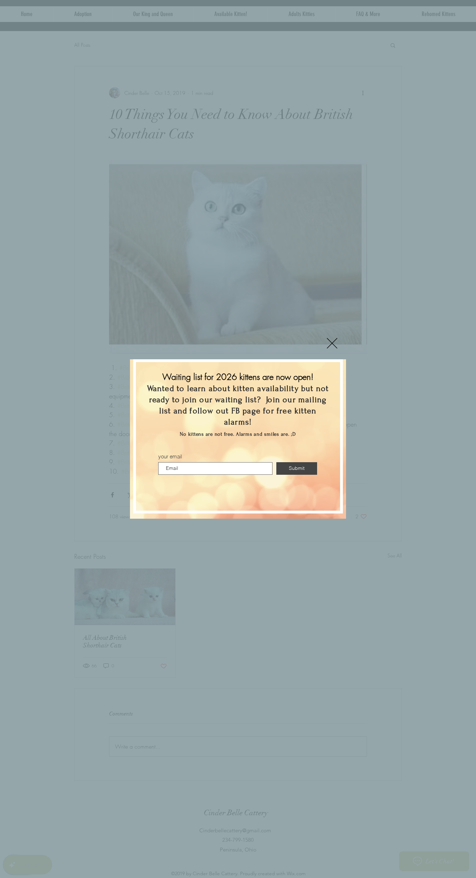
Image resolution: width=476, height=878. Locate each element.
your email (170, 456)
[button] (332, 343)
